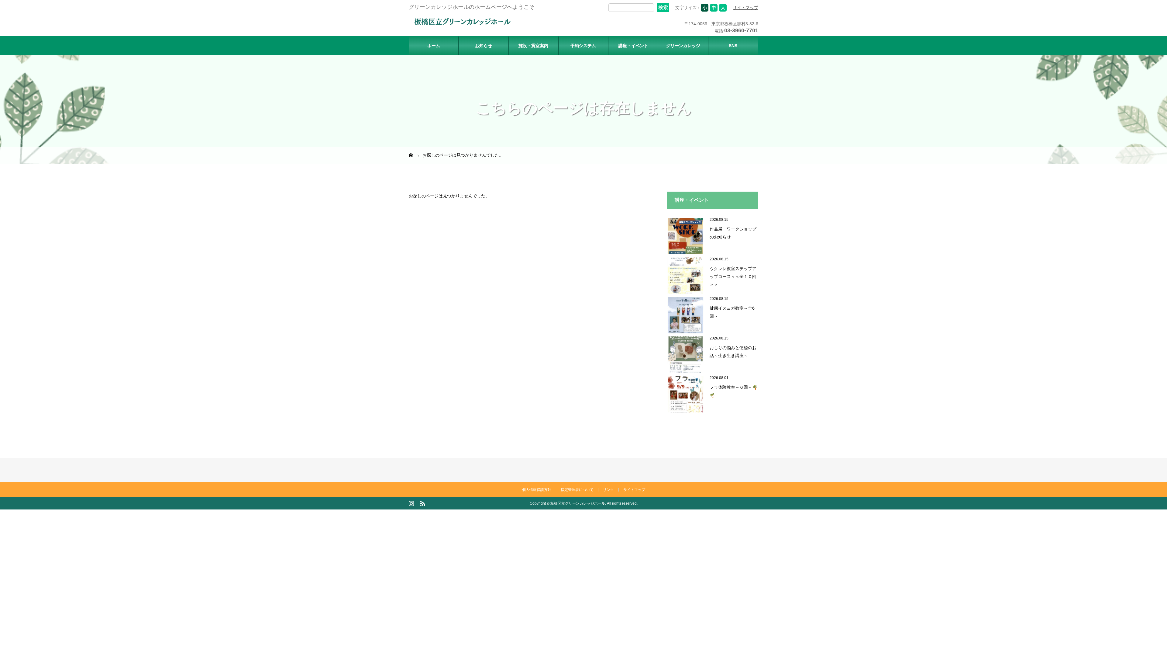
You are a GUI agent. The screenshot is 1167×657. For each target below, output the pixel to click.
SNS (733, 45)
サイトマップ (745, 7)
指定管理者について (577, 490)
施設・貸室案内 (533, 45)
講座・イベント (633, 45)
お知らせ (483, 45)
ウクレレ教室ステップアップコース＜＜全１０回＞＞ (733, 276)
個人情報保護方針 (536, 490)
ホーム (433, 45)
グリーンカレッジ (683, 45)
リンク (608, 490)
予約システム (583, 45)
